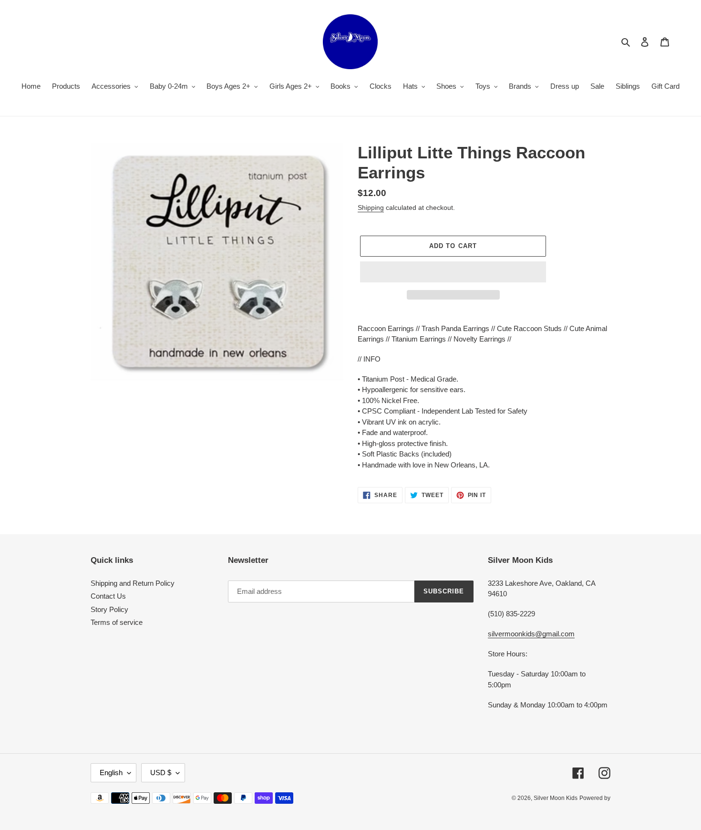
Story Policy (109, 609)
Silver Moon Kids (555, 798)
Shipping (371, 207)
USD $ (160, 772)
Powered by (594, 798)
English (111, 772)
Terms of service (117, 622)
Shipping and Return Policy (133, 583)
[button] (453, 271)
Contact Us (108, 596)
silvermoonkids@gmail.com (531, 634)
